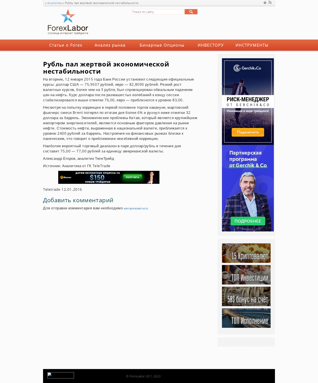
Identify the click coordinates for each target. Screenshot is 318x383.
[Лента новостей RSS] (270, 2)
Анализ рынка (110, 45)
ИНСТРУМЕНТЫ (252, 45)
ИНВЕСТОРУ (211, 45)
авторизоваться (136, 208)
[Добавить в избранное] (265, 2)
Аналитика (54, 3)
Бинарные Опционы (162, 45)
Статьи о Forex (65, 45)
